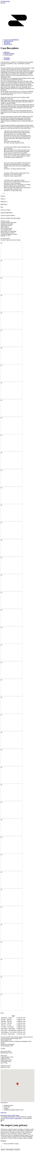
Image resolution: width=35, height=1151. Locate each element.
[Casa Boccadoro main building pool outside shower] (12, 713)
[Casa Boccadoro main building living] (12, 328)
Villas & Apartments (9, 53)
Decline (3, 1149)
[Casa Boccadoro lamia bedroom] (12, 835)
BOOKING (7, 42)
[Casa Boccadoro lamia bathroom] (12, 853)
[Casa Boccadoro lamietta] (12, 888)
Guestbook (7, 59)
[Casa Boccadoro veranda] (12, 975)
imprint (17, 1115)
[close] (1, 1121)
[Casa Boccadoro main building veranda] (12, 590)
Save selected (9, 1149)
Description (7, 58)
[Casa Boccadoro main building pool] (12, 678)
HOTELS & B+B (8, 41)
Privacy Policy (9, 1118)
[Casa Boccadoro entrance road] (12, 1010)
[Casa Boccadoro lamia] (12, 818)
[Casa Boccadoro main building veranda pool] (12, 608)
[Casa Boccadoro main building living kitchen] (12, 381)
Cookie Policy (18, 1118)
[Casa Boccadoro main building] (12, 276)
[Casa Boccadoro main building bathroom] (12, 538)
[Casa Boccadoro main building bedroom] (12, 451)
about (5, 1115)
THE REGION (8, 44)
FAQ (13, 1115)
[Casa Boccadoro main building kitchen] (12, 416)
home (2, 1115)
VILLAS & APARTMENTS (11, 39)
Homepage (7, 52)
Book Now (3, 1112)
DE (1, 3)
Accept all (17, 1149)
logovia (2, 1119)
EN (4, 3)
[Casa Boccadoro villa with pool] (12, 258)
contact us (9, 1115)
